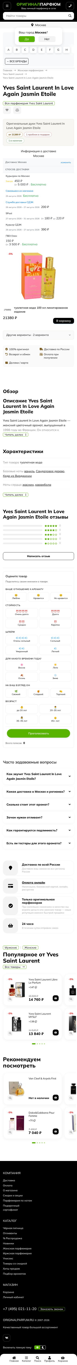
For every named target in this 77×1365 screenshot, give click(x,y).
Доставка (9, 1180)
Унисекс (8, 1258)
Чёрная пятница (13, 1228)
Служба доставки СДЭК (19, 202)
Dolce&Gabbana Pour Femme (41, 1114)
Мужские (11, 947)
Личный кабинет (13, 1297)
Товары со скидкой (15, 1263)
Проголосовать (38, 733)
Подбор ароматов (14, 1273)
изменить (66, 162)
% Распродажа (12, 1238)
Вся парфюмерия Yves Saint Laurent (29, 103)
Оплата (7, 1185)
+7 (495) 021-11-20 (20, 1309)
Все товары (13, 967)
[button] (34, 1043)
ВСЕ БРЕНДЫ (18, 61)
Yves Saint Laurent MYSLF (40, 1015)
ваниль (29, 471)
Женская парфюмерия (17, 1248)
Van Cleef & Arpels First (42, 1078)
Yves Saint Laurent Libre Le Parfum (43, 981)
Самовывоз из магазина (19, 190)
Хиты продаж (11, 1268)
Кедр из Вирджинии (17, 476)
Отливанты (10, 1233)
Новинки (8, 1243)
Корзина (8, 1292)
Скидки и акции (13, 1195)
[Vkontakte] (6, 1338)
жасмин (28, 484)
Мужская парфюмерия (17, 1253)
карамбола (43, 484)
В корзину (63, 321)
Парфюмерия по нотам (17, 1200)
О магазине (10, 1190)
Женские (30, 947)
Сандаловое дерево (50, 471)
